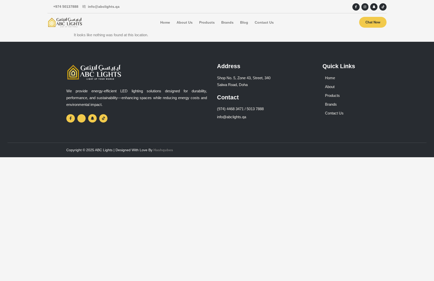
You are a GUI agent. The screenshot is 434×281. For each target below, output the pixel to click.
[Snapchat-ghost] (373, 7)
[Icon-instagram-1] (81, 118)
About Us (185, 22)
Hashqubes (163, 150)
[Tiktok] (383, 7)
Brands (227, 22)
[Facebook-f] (356, 7)
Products (207, 22)
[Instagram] (365, 7)
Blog (244, 22)
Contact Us (264, 22)
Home (165, 22)
